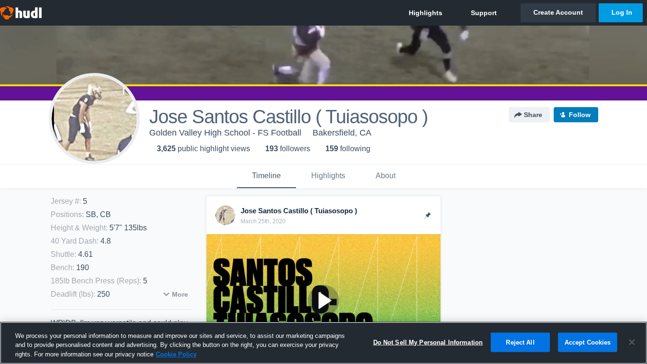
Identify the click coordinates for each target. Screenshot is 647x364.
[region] (323, 343)
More (180, 294)
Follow (580, 114)
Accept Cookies (588, 342)
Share (533, 114)
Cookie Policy (176, 354)
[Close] (631, 342)
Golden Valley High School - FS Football (225, 132)
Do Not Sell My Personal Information (428, 342)
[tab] (266, 176)
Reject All (520, 342)
